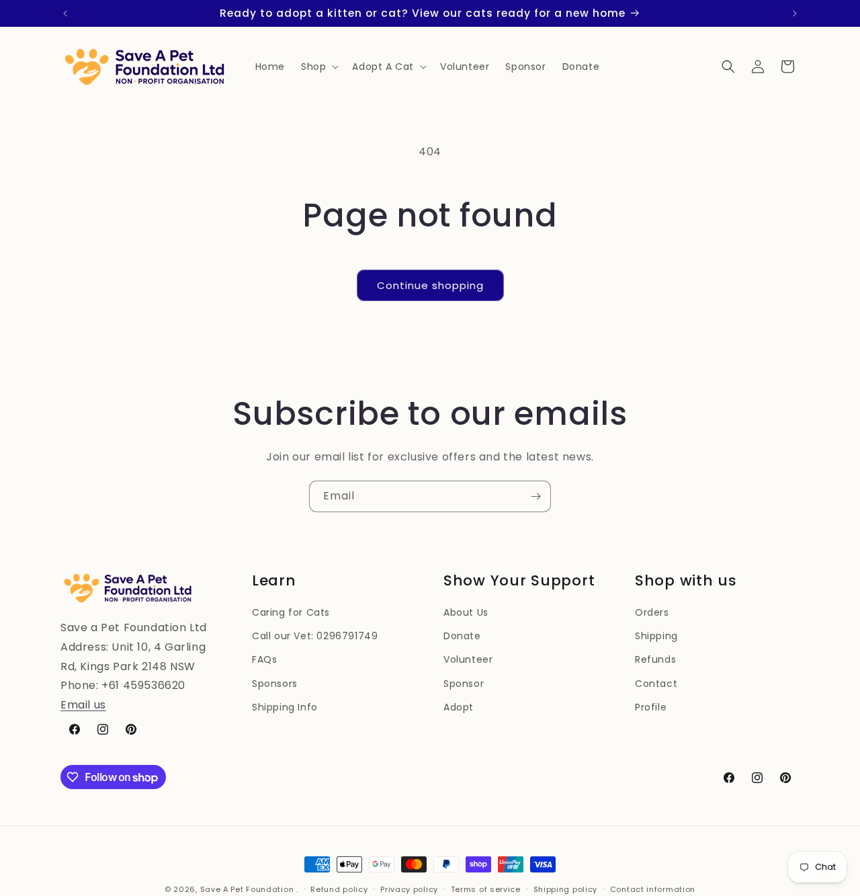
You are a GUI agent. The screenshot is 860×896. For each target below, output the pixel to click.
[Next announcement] (795, 13)
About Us (465, 612)
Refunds (655, 659)
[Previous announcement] (65, 13)
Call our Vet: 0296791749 (315, 636)
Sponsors (275, 683)
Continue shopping (430, 285)
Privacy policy (409, 889)
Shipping (656, 636)
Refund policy (339, 889)
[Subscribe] (535, 496)
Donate (462, 636)
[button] (318, 66)
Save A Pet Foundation (247, 889)
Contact (656, 683)
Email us (83, 704)
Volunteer (467, 659)
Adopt (458, 707)
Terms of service (486, 889)
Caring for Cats (291, 612)
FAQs (264, 659)
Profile (650, 707)
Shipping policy (565, 889)
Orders (652, 612)
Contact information (652, 889)
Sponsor (463, 683)
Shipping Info (285, 707)
